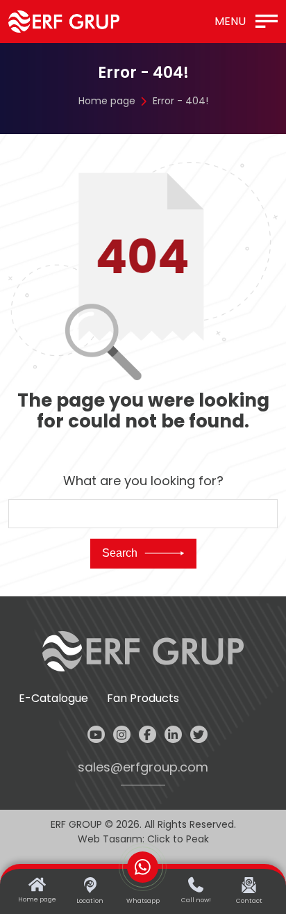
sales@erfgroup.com (143, 767)
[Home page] (63, 21)
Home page (106, 101)
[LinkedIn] (173, 734)
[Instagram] (122, 734)
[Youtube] (96, 734)
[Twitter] (199, 734)
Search (119, 553)
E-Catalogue (53, 698)
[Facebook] (147, 734)
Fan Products (143, 698)
